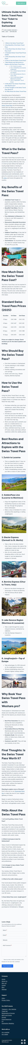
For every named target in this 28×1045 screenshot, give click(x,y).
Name (5, 930)
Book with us (21, 3)
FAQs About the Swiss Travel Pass (16, 91)
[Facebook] (22, 1040)
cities (5, 178)
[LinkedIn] (24, 1043)
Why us (4, 983)
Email (5, 935)
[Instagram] (22, 1043)
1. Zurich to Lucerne (17, 66)
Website (5, 940)
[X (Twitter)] (24, 1040)
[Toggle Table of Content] (3, 41)
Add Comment (7, 945)
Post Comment (7, 966)
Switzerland (13, 31)
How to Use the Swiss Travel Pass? (16, 60)
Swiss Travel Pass (7, 105)
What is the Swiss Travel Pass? (14, 43)
